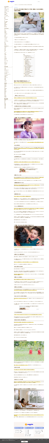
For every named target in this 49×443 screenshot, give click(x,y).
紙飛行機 (5, 31)
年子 (4, 51)
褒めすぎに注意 (26, 74)
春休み (5, 92)
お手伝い (5, 56)
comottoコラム (16, 4)
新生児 (5, 100)
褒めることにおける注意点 (27, 73)
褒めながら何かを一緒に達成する (28, 72)
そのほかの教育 (6, 19)
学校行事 (5, 84)
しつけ (5, 55)
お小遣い (5, 47)
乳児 (4, 101)
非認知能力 (5, 22)
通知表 (5, 89)
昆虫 (4, 42)
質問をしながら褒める (27, 69)
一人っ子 (5, 52)
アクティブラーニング (6, 16)
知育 (4, 17)
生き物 (5, 43)
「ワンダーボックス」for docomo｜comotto (21, 337)
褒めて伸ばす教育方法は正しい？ (27, 55)
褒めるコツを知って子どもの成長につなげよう (29, 76)
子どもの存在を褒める (27, 71)
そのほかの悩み (6, 75)
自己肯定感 (5, 58)
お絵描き (5, 32)
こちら (11, 440)
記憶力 (5, 25)
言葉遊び (5, 44)
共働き (5, 53)
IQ (4, 20)
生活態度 (5, 54)
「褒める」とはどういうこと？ (28, 56)
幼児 (4, 102)
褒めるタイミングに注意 (27, 75)
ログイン (39, 1)
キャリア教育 (5, 13)
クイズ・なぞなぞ (6, 41)
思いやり (5, 59)
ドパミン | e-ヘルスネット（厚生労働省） (21, 154)
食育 (4, 18)
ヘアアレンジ (5, 40)
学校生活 (5, 85)
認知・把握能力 (6, 21)
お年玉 (5, 48)
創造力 (5, 23)
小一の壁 (5, 80)
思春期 (5, 79)
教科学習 (5, 86)
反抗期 (5, 78)
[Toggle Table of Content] (34, 54)
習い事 (5, 49)
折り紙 (5, 30)
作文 (4, 87)
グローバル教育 (6, 15)
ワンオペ (5, 81)
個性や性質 (5, 26)
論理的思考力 (5, 24)
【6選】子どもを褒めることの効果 (27, 59)
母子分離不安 (5, 73)
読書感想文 (5, 88)
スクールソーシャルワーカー (7, 74)
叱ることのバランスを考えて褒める (29, 70)
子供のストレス (6, 77)
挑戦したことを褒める (27, 68)
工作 (4, 29)
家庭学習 (5, 91)
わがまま (5, 57)
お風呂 (5, 50)
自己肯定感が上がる (27, 61)
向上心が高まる (26, 60)
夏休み (5, 93)
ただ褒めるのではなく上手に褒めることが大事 (29, 58)
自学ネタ (5, 90)
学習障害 (5, 76)
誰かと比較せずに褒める (27, 67)
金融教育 (5, 14)
